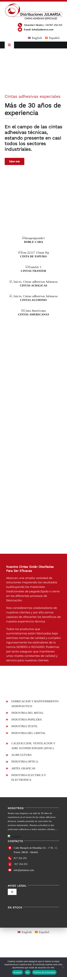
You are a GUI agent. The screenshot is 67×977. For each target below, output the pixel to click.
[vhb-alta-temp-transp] (34, 281)
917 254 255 (20, 858)
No (27, 972)
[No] (63, 967)
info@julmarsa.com (24, 870)
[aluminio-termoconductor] (34, 296)
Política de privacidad (44, 972)
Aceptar (18, 972)
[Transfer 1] (33, 267)
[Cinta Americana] (33, 310)
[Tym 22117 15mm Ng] (33, 252)
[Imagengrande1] (33, 238)
